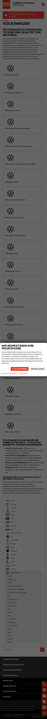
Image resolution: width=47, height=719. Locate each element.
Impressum (23, 373)
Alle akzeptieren (19, 369)
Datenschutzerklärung (10, 373)
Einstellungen (37, 369)
